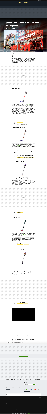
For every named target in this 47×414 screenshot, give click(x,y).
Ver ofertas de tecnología (21, 342)
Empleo (13, 387)
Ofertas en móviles (8, 4)
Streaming (7, 383)
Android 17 (21, 379)
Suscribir (35, 384)
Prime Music (32, 329)
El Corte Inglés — (31, 157)
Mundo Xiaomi (7, 404)
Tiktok (38, 389)
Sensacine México (18, 408)
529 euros (30, 178)
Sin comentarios (8, 28)
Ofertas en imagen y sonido (22, 4)
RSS (34, 389)
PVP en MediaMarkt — (20, 122)
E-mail (14, 28)
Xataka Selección (23, 2)
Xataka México (7, 408)
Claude (23, 379)
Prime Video (28, 329)
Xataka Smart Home (7, 403)
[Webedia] (39, 0)
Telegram (28, 336)
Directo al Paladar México (23, 408)
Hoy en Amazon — (20, 303)
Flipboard (13, 28)
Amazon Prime (18, 327)
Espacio (19, 383)
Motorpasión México (28, 408)
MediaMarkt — (26, 303)
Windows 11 (19, 387)
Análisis (13, 383)
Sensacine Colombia (17, 409)
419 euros (18, 145)
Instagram (31, 389)
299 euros (28, 104)
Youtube (30, 389)
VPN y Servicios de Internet (14, 4)
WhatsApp (26, 389)
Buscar (40, 394)
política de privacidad (33, 385)
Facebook (19, 337)
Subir (39, 397)
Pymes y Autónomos (38, 401)
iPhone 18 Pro (33, 379)
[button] (17, 55)
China (6, 387)
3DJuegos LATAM (12, 408)
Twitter (12, 28)
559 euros (24, 234)
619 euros (17, 268)
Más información (28, 413)
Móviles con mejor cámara (28, 379)
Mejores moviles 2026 (12, 379)
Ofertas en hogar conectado (30, 4)
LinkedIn (36, 389)
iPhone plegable (17, 379)
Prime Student (14, 331)
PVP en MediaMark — (20, 212)
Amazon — (26, 157)
